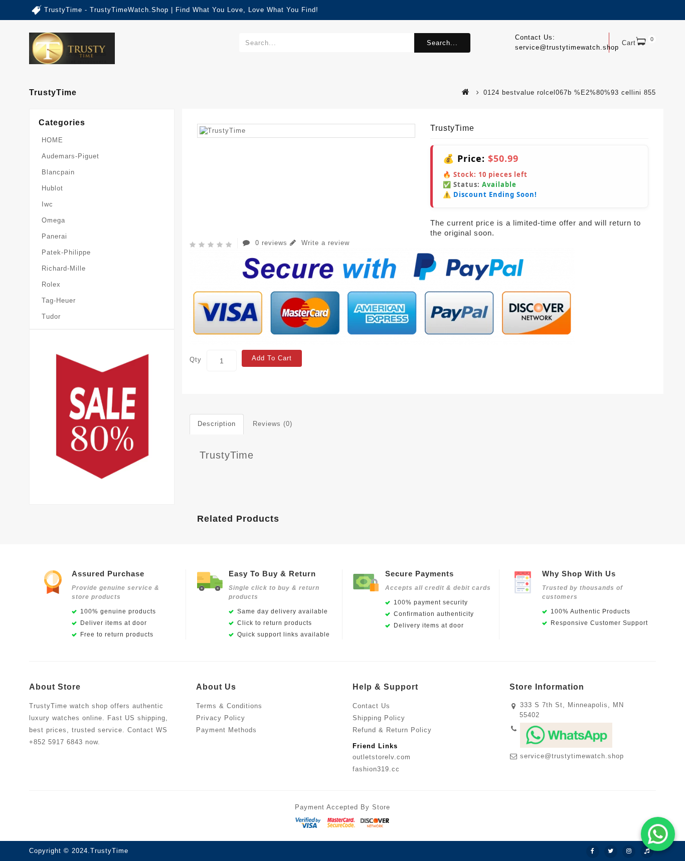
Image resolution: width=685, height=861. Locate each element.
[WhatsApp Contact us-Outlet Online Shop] (658, 834)
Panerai (54, 236)
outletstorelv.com (382, 757)
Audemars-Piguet (70, 156)
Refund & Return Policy (392, 730)
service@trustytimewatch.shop (572, 756)
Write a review (324, 243)
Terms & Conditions (229, 706)
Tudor (51, 316)
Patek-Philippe (66, 252)
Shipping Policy (379, 718)
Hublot (52, 188)
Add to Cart (272, 358)
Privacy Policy (220, 718)
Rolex (51, 284)
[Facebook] (592, 851)
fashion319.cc (376, 769)
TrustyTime (227, 455)
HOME (52, 140)
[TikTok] (646, 851)
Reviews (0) (272, 423)
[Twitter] (610, 851)
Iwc (47, 204)
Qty (196, 359)
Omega (53, 220)
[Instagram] (628, 851)
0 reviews (271, 243)
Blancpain (58, 172)
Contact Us (371, 706)
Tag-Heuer (59, 300)
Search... (442, 43)
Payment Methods (226, 730)
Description (217, 423)
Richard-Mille (64, 268)
